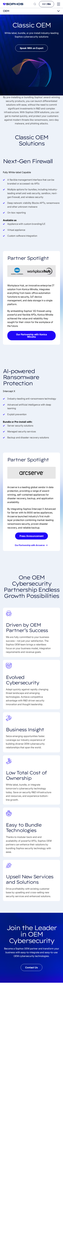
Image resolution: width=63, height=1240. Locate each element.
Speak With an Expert (31, 48)
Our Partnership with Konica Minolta (31, 335)
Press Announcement (31, 536)
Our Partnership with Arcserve (30, 545)
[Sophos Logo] (13, 4)
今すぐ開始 (46, 4)
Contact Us (31, 967)
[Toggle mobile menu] (58, 4)
